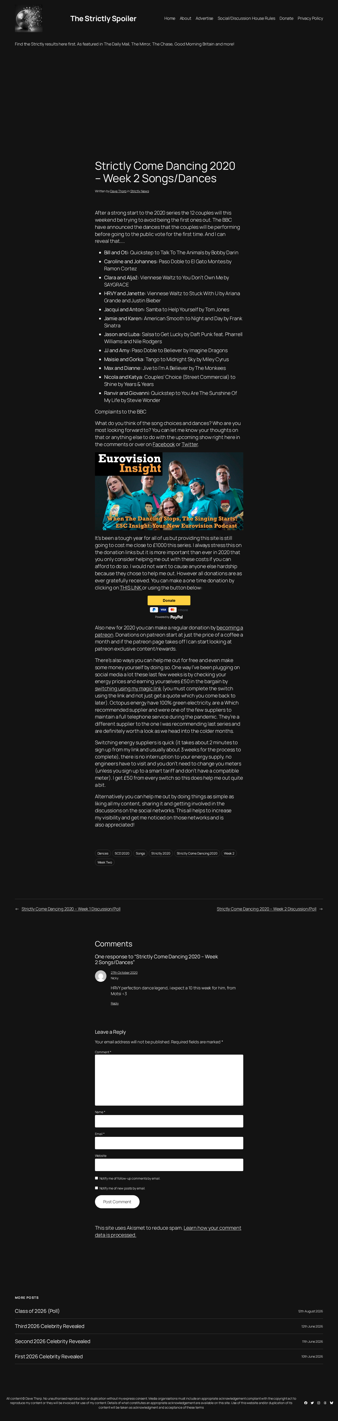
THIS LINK (131, 587)
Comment (103, 1052)
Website (100, 1155)
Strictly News (139, 191)
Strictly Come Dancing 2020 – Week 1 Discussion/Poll (71, 908)
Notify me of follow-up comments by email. (130, 1178)
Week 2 (229, 853)
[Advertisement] (169, 95)
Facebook (164, 444)
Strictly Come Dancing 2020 (197, 853)
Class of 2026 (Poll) (37, 1311)
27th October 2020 (124, 972)
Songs (140, 853)
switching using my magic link (128, 688)
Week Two (104, 862)
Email (100, 1134)
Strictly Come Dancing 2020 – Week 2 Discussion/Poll (266, 908)
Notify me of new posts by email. (122, 1188)
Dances (102, 853)
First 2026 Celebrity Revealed (49, 1356)
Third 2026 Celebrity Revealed (49, 1326)
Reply (115, 1003)
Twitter (190, 444)
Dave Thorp (118, 191)
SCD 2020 (122, 853)
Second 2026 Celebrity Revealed (52, 1341)
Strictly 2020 (160, 853)
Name (100, 1112)
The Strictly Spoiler (103, 18)
